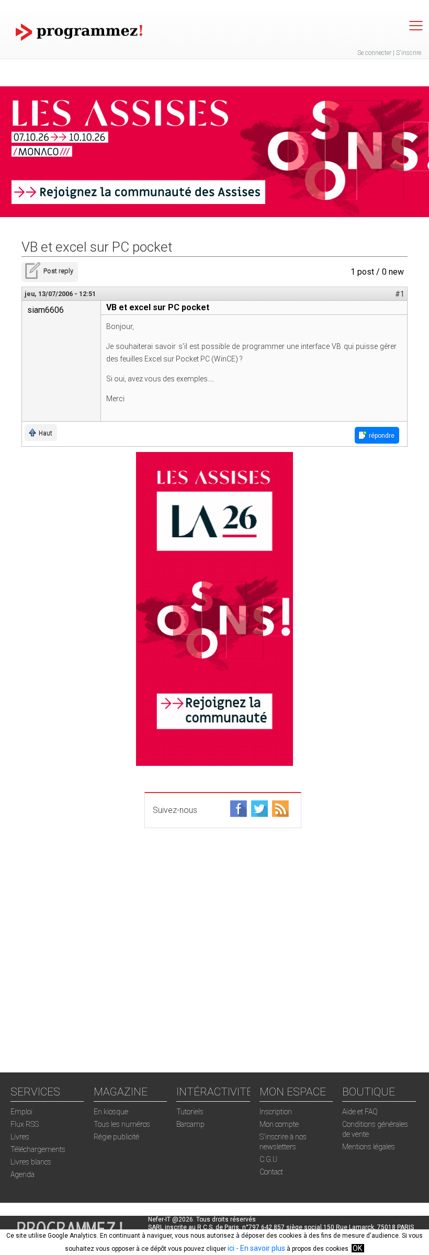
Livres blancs (30, 1162)
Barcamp (190, 1124)
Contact (271, 1172)
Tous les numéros (122, 1124)
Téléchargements (37, 1149)
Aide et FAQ (360, 1111)
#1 (399, 294)
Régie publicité (116, 1137)
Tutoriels (190, 1111)
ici (231, 1248)
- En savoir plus (259, 1248)
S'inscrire (408, 52)
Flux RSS (24, 1124)
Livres (19, 1137)
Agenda (22, 1174)
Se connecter (374, 52)
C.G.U (268, 1159)
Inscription (275, 1111)
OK (357, 1248)
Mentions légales (368, 1147)
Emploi (21, 1111)
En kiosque (111, 1111)
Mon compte (279, 1124)
